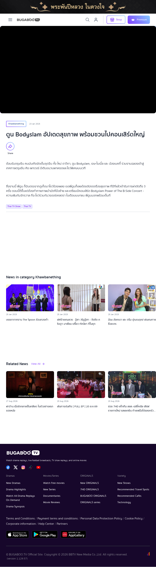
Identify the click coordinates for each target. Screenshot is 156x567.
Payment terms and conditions (57, 518)
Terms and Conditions (20, 518)
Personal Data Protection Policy (101, 518)
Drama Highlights (16, 489)
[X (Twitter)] (16, 467)
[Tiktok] (31, 467)
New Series (49, 489)
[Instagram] (23, 467)
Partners (62, 523)
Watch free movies (53, 483)
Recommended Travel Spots (133, 489)
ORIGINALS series (90, 502)
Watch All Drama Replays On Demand (20, 498)
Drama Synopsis (15, 506)
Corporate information (21, 523)
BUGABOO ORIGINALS (93, 496)
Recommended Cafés (129, 496)
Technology (124, 502)
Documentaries (51, 496)
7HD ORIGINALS (89, 489)
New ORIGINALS (89, 483)
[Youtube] (38, 467)
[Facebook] (8, 467)
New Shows (124, 483)
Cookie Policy (133, 518)
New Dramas (13, 483)
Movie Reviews (51, 502)
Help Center (46, 523)
